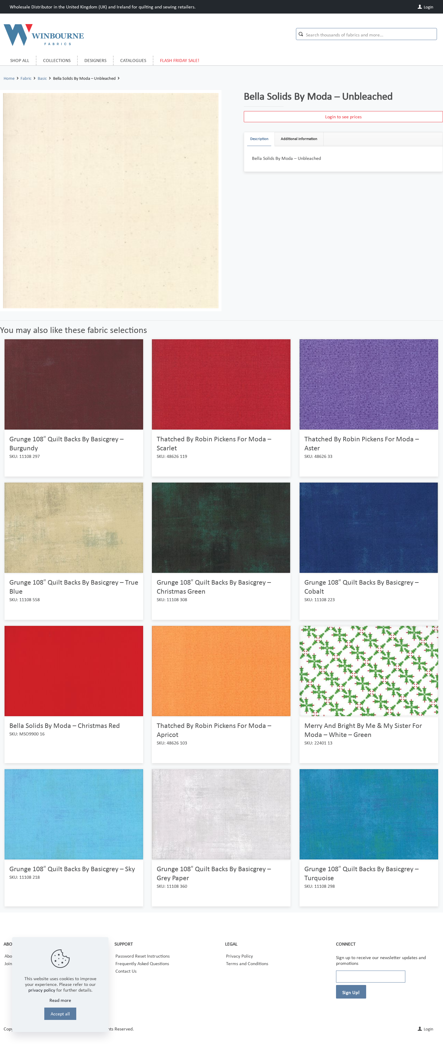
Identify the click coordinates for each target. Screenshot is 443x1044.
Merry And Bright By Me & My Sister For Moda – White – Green (363, 730)
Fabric (25, 78)
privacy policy (41, 990)
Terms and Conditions (247, 963)
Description (259, 138)
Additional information (299, 138)
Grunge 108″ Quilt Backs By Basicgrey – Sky (72, 868)
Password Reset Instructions (142, 956)
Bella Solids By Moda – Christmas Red (64, 725)
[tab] (259, 139)
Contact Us (126, 971)
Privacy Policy (239, 956)
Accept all (60, 1014)
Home (9, 78)
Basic (42, 78)
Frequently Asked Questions (142, 963)
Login (428, 7)
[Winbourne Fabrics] (44, 35)
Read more (60, 1000)
